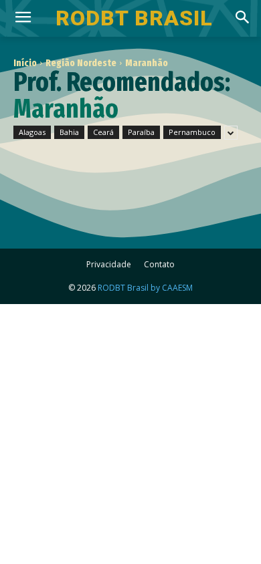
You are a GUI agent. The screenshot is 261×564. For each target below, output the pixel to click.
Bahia (69, 132)
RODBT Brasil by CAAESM (145, 287)
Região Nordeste (81, 63)
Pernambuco (192, 132)
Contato (159, 264)
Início (25, 63)
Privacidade (108, 264)
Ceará (103, 132)
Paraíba (141, 132)
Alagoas (32, 132)
